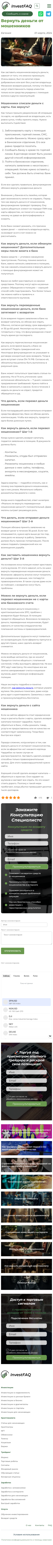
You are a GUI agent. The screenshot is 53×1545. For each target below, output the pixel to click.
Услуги (4, 1509)
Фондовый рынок (9, 1469)
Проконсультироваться (27, 866)
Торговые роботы (9, 1461)
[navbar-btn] (49, 6)
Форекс (4, 1457)
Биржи (4, 1446)
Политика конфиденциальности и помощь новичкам (26, 1540)
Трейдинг (6, 1452)
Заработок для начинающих (14, 1495)
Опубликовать (12, 951)
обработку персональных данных (20, 852)
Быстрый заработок (10, 1503)
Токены (4, 1438)
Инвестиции (7, 1387)
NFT (3, 1431)
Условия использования (26, 1534)
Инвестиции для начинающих (15, 1412)
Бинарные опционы (10, 1477)
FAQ (50, 1525)
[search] (37, 6)
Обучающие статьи (10, 1473)
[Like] (35, 797)
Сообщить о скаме (17, 13)
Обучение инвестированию (14, 1514)
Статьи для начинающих (13, 1423)
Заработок (6, 1482)
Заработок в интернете (12, 1492)
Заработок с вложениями (13, 1488)
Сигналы (5, 1465)
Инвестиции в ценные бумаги (15, 1396)
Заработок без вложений (13, 1499)
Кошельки (6, 1442)
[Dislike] (48, 798)
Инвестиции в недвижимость (15, 1392)
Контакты (39, 1525)
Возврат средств (9, 1518)
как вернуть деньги (22, 688)
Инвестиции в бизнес (11, 1400)
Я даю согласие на (20, 851)
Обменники (6, 1435)
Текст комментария (10, 930)
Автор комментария (10, 921)
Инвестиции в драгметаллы (14, 1404)
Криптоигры (7, 1427)
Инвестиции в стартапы (12, 1408)
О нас (28, 1525)
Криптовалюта (8, 1418)
